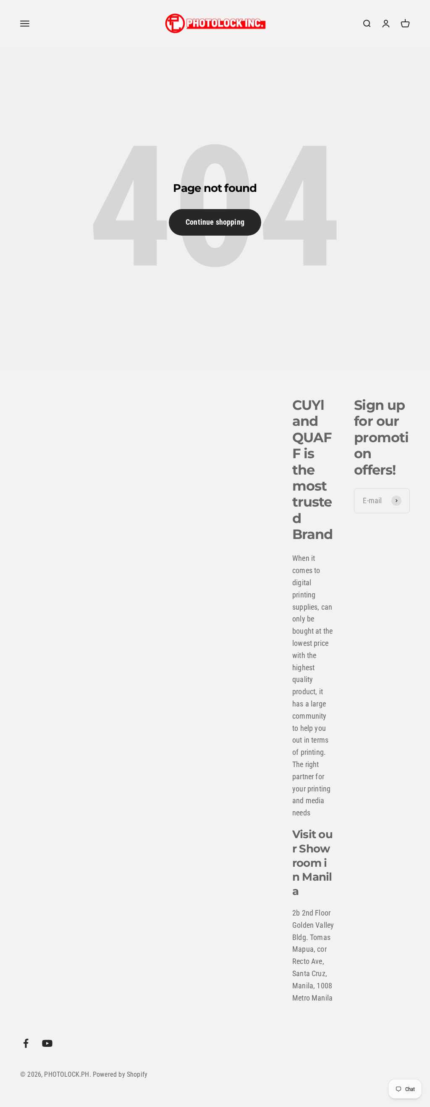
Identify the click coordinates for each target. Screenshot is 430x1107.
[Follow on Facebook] (25, 1043)
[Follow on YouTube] (47, 1043)
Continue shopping (215, 222)
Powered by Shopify (120, 1074)
